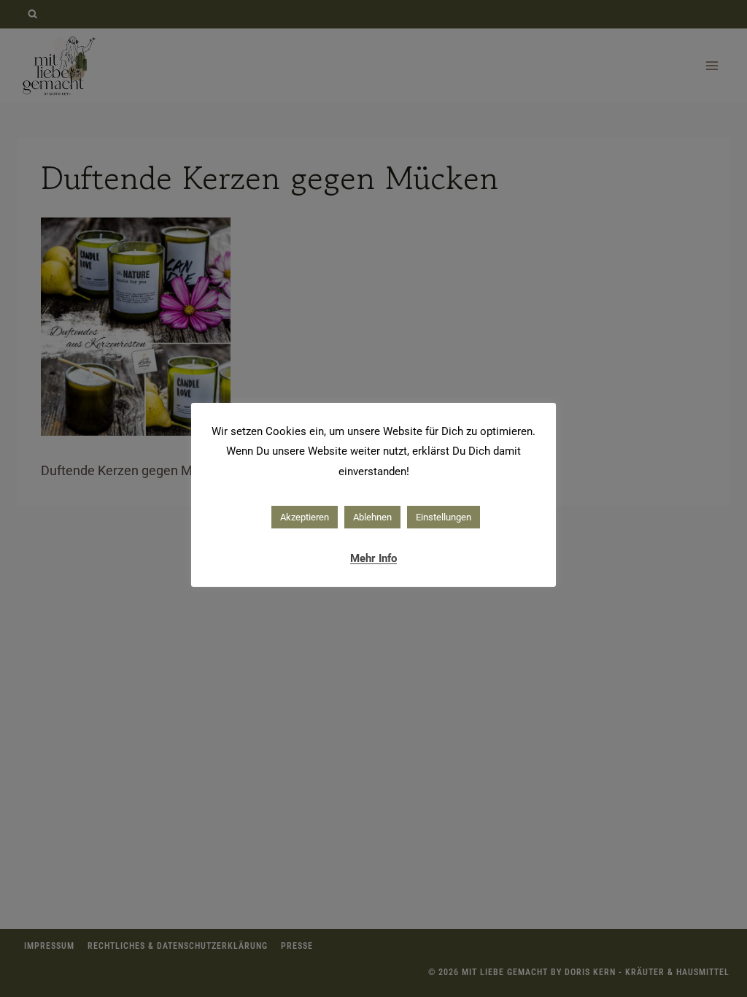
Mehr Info (373, 558)
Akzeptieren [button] (304, 517)
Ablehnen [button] (372, 517)
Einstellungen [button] (443, 517)
